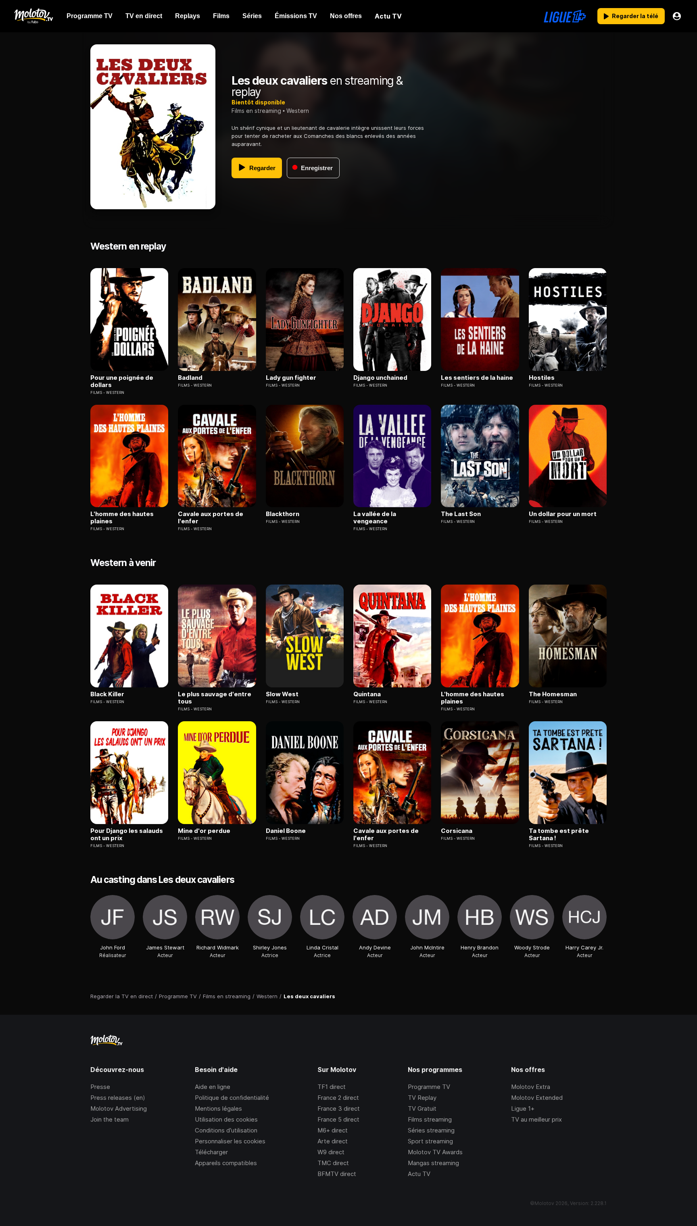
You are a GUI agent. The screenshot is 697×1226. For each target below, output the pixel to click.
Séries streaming (431, 1130)
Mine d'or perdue (204, 831)
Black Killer (107, 694)
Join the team (109, 1119)
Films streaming (430, 1119)
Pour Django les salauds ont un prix (126, 834)
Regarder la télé (635, 15)
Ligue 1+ (522, 1108)
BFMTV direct (336, 1174)
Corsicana (456, 831)
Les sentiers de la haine (477, 377)
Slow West (282, 694)
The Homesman (553, 694)
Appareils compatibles (226, 1163)
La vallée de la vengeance (374, 517)
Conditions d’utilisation (226, 1130)
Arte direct (332, 1141)
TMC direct (333, 1163)
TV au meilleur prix (536, 1119)
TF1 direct (331, 1087)
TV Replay (422, 1097)
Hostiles (542, 377)
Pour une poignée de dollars (121, 381)
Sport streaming (430, 1141)
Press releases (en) (117, 1097)
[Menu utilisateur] (677, 16)
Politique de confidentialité (232, 1097)
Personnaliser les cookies (230, 1141)
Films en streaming (256, 110)
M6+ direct (332, 1130)
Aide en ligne (212, 1087)
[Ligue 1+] (565, 16)
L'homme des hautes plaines (122, 517)
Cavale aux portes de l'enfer (210, 517)
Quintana (367, 694)
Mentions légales (218, 1108)
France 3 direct (338, 1108)
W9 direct (330, 1152)
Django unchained (380, 377)
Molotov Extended (537, 1097)
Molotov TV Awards (435, 1152)
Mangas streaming (433, 1163)
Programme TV (429, 1087)
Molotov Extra (530, 1087)
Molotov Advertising (118, 1108)
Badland (190, 377)
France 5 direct (338, 1119)
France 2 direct (338, 1097)
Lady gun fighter (291, 377)
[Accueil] (33, 16)
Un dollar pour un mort (563, 514)
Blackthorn (282, 514)
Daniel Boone (286, 831)
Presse (100, 1087)
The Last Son (461, 514)
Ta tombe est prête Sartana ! (559, 834)
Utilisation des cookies (226, 1119)
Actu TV (419, 1174)
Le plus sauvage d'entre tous (214, 698)
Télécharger (211, 1152)
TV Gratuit (422, 1108)
